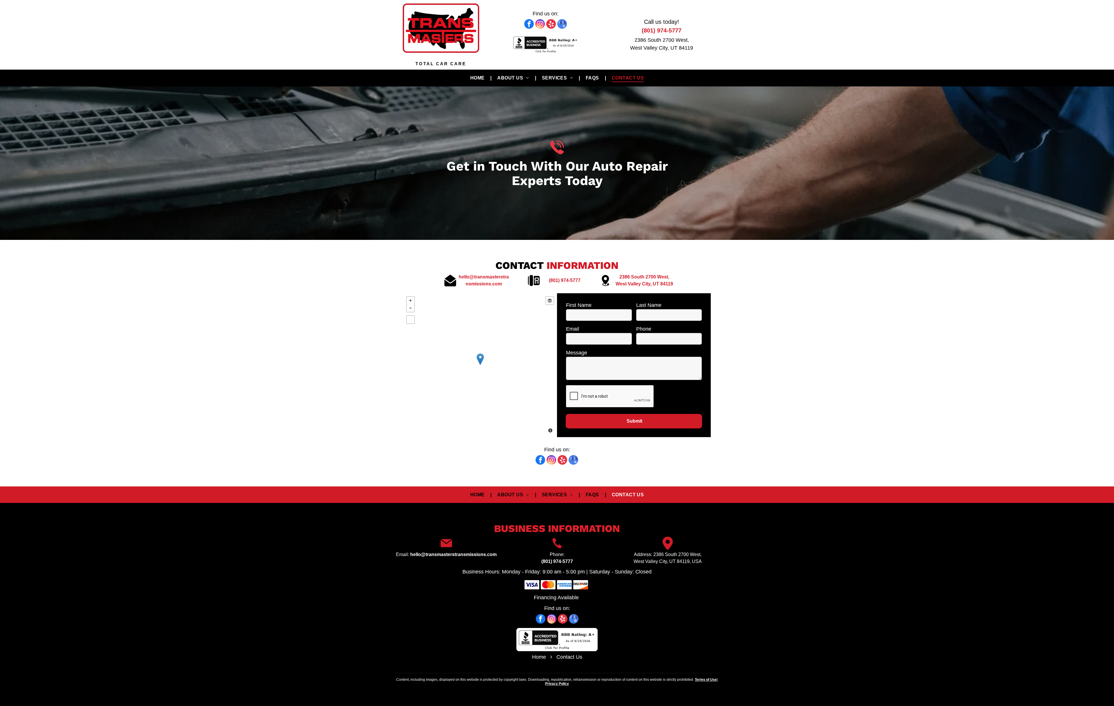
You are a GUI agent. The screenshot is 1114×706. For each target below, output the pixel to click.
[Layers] (550, 300)
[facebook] (529, 24)
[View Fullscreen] (410, 319)
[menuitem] (478, 78)
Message (576, 353)
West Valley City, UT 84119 (661, 48)
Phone (643, 329)
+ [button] (410, 300)
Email (572, 329)
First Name (579, 305)
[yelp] (551, 24)
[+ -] (480, 365)
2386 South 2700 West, (661, 40)
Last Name (648, 305)
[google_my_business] (562, 24)
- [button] (410, 308)
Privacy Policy (557, 684)
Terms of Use (706, 680)
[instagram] (540, 24)
